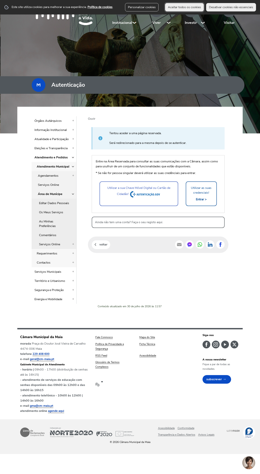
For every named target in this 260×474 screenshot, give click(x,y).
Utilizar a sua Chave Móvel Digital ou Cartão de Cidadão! (138, 191)
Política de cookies (100, 7)
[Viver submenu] (169, 15)
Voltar (103, 244)
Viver (156, 22)
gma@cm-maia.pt (41, 406)
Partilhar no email (179, 244)
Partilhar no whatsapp (200, 244)
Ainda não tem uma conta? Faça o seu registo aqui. (129, 222)
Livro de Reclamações (32, 432)
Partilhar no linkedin (210, 244)
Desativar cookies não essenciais (231, 7)
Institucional (122, 22)
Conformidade (186, 428)
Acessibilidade (166, 428)
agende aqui (56, 411)
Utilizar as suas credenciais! (201, 193)
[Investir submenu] (203, 15)
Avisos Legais (206, 434)
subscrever (214, 379)
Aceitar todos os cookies (184, 7)
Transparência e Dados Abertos (176, 434)
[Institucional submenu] (134, 15)
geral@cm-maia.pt (42, 359)
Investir (191, 22)
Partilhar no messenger (189, 244)
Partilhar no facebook (220, 244)
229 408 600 (41, 354)
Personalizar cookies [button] (142, 7)
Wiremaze (233, 430)
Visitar (229, 22)
